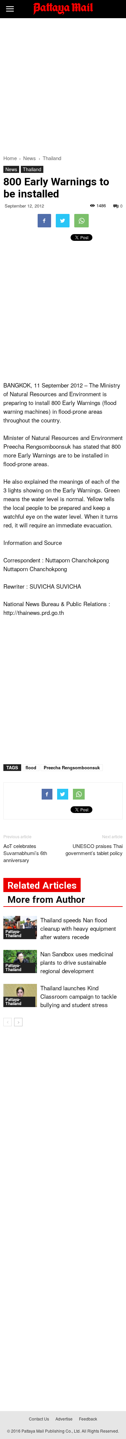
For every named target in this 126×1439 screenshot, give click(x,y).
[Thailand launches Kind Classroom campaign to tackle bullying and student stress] (20, 995)
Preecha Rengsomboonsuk (72, 767)
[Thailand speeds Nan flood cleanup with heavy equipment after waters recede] (20, 927)
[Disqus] (63, 1128)
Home (10, 157)
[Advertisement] (63, 85)
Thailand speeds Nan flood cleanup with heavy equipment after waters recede (78, 928)
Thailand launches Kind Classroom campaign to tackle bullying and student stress (78, 996)
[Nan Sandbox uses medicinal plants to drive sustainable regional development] (20, 961)
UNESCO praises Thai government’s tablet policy (94, 849)
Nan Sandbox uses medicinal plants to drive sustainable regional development (76, 962)
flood (31, 767)
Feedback (88, 1419)
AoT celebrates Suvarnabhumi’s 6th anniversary (25, 852)
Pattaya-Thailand (13, 933)
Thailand (32, 169)
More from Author (46, 899)
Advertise (64, 1419)
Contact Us (39, 1419)
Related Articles (42, 885)
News (11, 169)
